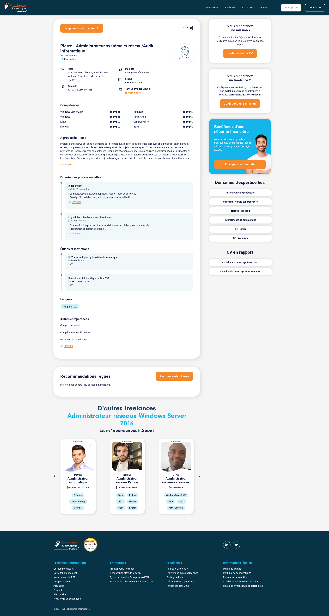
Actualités (247, 7)
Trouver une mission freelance (182, 573)
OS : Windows (240, 238)
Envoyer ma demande (240, 164)
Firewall (64, 126)
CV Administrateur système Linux (240, 262)
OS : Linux (240, 229)
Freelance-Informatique (79, 609)
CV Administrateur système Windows (240, 271)
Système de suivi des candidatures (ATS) (131, 581)
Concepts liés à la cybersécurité (240, 201)
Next (199, 476)
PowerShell (139, 116)
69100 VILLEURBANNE (80, 89)
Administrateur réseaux (80, 72)
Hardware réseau (240, 210)
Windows (65, 116)
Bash (136, 126)
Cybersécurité (141, 121)
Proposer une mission (79, 28)
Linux (63, 121)
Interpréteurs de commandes (240, 220)
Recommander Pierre (174, 376)
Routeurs (138, 111)
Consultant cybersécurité (90, 76)
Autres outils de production (240, 192)
